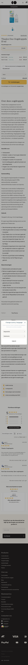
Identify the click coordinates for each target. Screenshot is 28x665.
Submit (14, 341)
